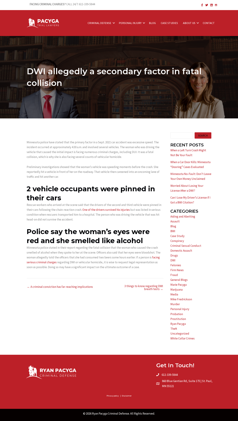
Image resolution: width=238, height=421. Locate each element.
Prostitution (178, 319)
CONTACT (209, 23)
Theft (173, 329)
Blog (173, 226)
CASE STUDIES (169, 23)
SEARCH (203, 135)
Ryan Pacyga (178, 324)
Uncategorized (179, 333)
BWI (172, 231)
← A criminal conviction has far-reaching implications (60, 286)
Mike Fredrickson (181, 299)
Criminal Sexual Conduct (185, 246)
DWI (172, 260)
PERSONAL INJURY (130, 23)
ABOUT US (189, 23)
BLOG (152, 23)
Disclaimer (127, 395)
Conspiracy (177, 241)
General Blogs (179, 280)
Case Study (177, 236)
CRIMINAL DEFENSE (99, 23)
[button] (113, 23)
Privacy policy (113, 395)
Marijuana (176, 289)
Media (174, 294)
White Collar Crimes (182, 338)
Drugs (174, 255)
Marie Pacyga (178, 285)
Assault (175, 221)
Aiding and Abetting (182, 216)
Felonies (175, 265)
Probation (176, 314)
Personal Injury (179, 309)
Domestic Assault (181, 250)
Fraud (174, 275)
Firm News (177, 270)
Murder (175, 304)
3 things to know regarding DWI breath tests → (143, 288)
